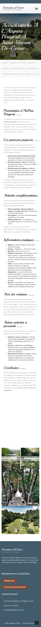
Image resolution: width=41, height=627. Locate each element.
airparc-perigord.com (22, 251)
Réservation (9, 581)
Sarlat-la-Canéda (25, 354)
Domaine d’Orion (22, 388)
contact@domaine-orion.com (14, 610)
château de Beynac (10, 122)
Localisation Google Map (15, 587)
